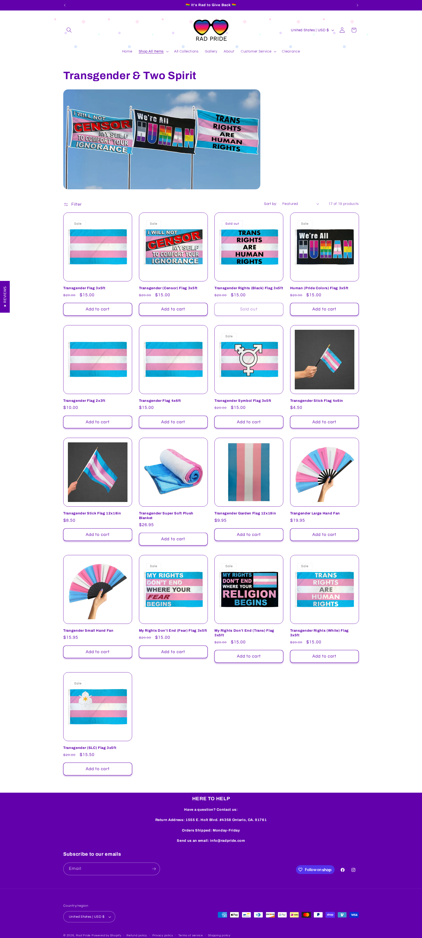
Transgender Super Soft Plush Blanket (166, 515)
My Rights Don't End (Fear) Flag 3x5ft (173, 630)
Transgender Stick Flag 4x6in (316, 401)
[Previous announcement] (64, 5)
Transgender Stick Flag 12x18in (92, 513)
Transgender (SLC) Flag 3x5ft (89, 748)
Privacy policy (162, 935)
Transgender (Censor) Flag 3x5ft (168, 288)
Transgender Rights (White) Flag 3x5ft (319, 633)
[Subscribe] (154, 869)
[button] (69, 30)
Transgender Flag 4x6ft (160, 401)
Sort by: (270, 204)
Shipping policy (219, 935)
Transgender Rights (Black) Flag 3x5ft (248, 288)
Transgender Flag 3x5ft (84, 288)
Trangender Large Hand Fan (315, 513)
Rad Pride (83, 935)
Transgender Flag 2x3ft (84, 401)
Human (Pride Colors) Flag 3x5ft (319, 288)
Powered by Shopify (106, 935)
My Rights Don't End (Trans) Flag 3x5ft (244, 633)
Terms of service (190, 935)
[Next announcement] (357, 5)
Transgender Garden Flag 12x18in (245, 513)
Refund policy (137, 935)
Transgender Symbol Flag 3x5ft (242, 401)
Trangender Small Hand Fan (88, 630)
